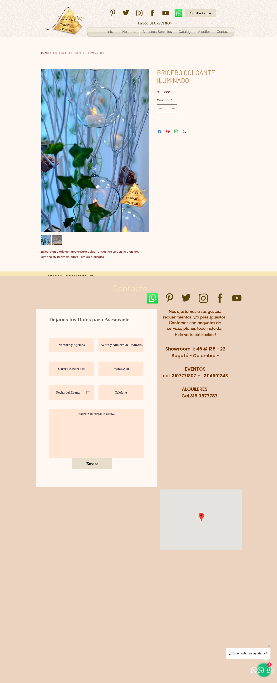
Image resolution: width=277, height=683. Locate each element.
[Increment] (173, 108)
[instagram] (139, 13)
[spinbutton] (167, 108)
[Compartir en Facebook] (159, 131)
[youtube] (165, 13)
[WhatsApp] (178, 13)
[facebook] (152, 13)
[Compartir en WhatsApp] (176, 131)
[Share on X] (184, 131)
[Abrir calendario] (88, 392)
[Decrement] (160, 108)
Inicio (45, 53)
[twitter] (126, 13)
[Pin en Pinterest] (168, 131)
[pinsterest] (112, 13)
